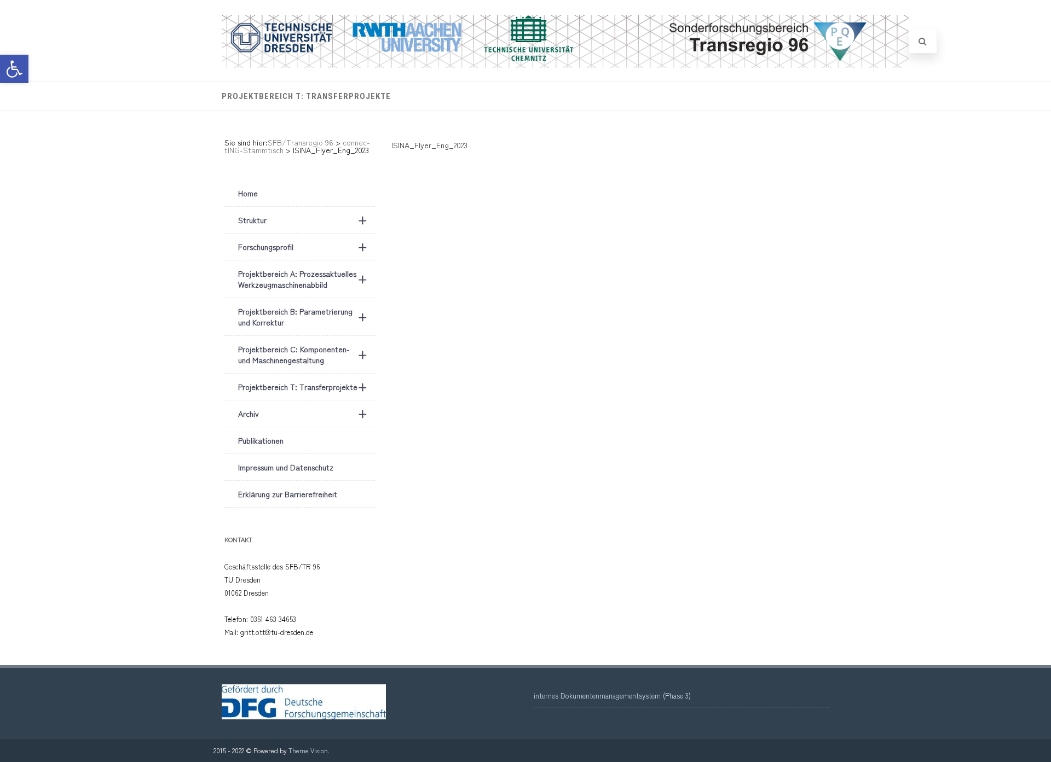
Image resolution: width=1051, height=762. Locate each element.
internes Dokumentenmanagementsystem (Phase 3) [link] (612, 695)
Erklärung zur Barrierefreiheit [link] (287, 493)
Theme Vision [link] (308, 750)
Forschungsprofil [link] (302, 246)
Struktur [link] (302, 220)
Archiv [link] (302, 413)
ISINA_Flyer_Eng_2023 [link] (429, 144)
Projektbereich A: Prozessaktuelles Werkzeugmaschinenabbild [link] (302, 279)
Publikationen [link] (261, 440)
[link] (14, 69)
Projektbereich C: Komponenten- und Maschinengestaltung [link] (302, 354)
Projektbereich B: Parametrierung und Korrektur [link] (302, 317)
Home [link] (248, 193)
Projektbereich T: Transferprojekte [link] (306, 96)
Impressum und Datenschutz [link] (285, 467)
